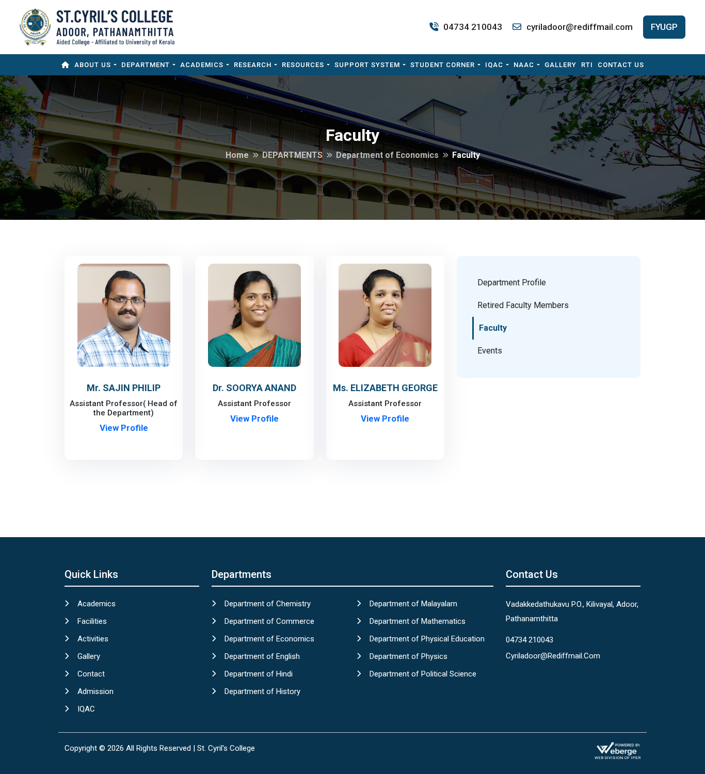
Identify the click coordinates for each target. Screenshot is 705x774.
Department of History (262, 691)
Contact (91, 674)
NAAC (524, 65)
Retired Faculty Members (523, 305)
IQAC (494, 65)
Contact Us (621, 65)
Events (489, 351)
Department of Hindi (259, 674)
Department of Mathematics (418, 621)
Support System (367, 65)
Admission (95, 691)
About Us (92, 65)
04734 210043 (472, 27)
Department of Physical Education (427, 638)
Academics (201, 65)
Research (252, 65)
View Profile (124, 428)
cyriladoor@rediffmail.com (579, 27)
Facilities (92, 621)
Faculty (493, 328)
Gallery (560, 65)
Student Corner (442, 65)
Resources (303, 65)
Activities (92, 638)
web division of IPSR (617, 757)
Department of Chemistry (268, 603)
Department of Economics (269, 638)
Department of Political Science (423, 674)
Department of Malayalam (413, 603)
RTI (587, 65)
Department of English (262, 656)
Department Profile (511, 282)
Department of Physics (408, 656)
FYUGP (664, 27)
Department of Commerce (269, 621)
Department (145, 65)
